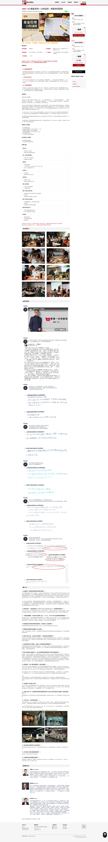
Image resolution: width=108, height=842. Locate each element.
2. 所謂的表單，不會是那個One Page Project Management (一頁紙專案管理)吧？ (42, 608)
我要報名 (79, 65)
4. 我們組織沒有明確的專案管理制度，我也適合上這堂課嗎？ (37, 623)
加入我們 (64, 826)
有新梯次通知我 (79, 71)
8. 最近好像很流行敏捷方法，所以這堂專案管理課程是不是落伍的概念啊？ (40, 652)
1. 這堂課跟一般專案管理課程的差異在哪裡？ (33, 591)
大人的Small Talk (25, 829)
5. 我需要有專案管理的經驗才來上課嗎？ (32, 629)
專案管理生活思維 (25, 828)
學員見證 (84, 2)
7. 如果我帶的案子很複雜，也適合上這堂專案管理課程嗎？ (36, 644)
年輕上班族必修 (29, 11)
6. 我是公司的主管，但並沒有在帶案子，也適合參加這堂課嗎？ (38, 636)
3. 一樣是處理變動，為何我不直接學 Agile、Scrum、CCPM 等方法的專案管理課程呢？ (44, 615)
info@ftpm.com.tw (37, 829)
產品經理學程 (40, 11)
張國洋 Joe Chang (34, 769)
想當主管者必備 (35, 11)
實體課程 (57, 2)
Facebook (55, 826)
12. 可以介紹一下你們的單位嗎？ (30, 700)
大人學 (23, 826)
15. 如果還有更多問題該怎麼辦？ (30, 757)
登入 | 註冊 (83, 4)
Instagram (55, 828)
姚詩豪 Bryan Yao (34, 783)
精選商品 (76, 2)
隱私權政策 (65, 828)
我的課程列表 (38, 688)
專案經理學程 (24, 11)
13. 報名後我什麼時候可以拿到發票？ (31, 745)
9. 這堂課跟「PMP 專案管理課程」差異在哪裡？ (34, 664)
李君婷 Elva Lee (33, 798)
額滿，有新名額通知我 (79, 35)
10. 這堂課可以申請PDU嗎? (29, 683)
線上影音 (63, 2)
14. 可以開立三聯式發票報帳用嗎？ (31, 752)
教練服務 (70, 2)
